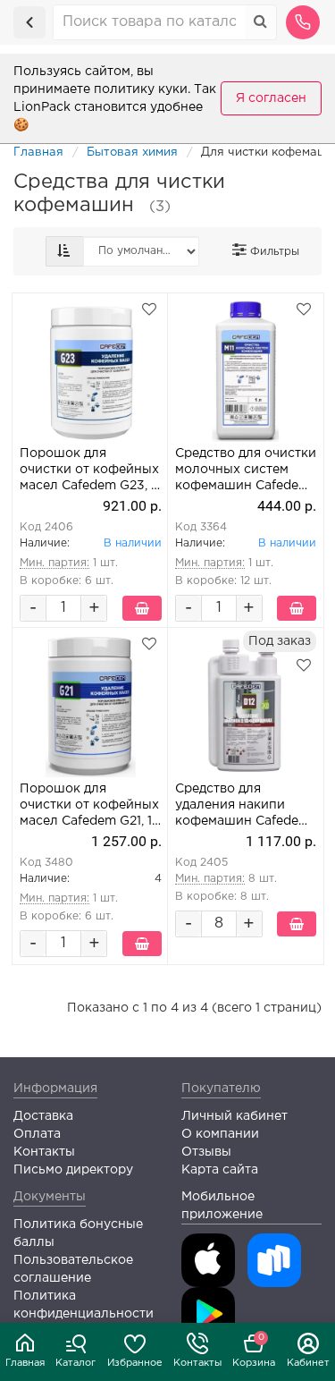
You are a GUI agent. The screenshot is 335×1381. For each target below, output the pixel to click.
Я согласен (271, 98)
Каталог (75, 1363)
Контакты (197, 1363)
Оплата (37, 1134)
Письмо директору (73, 1170)
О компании (220, 1134)
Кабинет (308, 1363)
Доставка (43, 1116)
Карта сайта (219, 1170)
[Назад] (29, 22)
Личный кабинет (234, 1116)
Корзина (253, 1351)
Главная (25, 1363)
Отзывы (206, 1152)
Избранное (135, 1363)
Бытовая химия (132, 152)
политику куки (141, 89)
